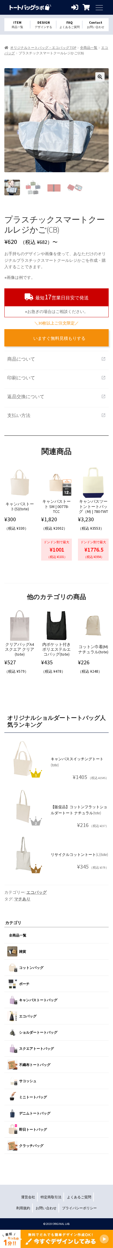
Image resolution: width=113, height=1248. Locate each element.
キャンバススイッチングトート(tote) (77, 761)
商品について (56, 359)
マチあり (22, 899)
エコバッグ (36, 892)
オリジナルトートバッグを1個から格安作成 (30, 7)
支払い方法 (56, 415)
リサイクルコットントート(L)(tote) (79, 854)
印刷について (56, 378)
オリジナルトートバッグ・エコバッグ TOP (43, 47)
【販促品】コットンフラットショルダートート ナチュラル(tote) (79, 809)
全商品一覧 (88, 47)
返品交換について (56, 396)
